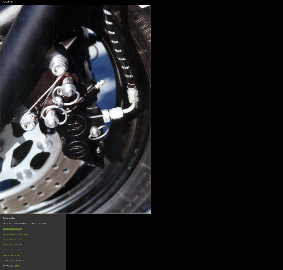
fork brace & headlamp (11, 255)
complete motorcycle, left (12, 239)
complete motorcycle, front (12, 244)
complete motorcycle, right (12, 229)
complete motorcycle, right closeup (15, 234)
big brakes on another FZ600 (13, 260)
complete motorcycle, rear (12, 250)
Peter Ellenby (14, 265)
